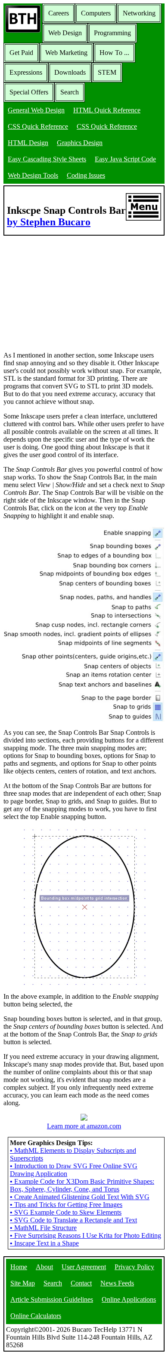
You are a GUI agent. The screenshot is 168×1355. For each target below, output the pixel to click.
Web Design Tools (33, 175)
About (44, 1266)
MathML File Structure (43, 1227)
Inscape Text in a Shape (44, 1243)
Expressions (25, 72)
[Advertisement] (68, 289)
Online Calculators (35, 1315)
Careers (58, 13)
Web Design (65, 32)
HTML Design (28, 142)
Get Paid (21, 52)
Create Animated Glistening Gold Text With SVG (79, 1196)
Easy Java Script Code (125, 159)
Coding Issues (86, 175)
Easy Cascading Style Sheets (47, 159)
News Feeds (117, 1283)
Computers (96, 13)
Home (18, 1266)
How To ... (114, 52)
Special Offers (28, 92)
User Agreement (84, 1266)
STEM (107, 72)
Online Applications (129, 1299)
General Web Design (36, 110)
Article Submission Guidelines (51, 1299)
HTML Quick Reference (106, 110)
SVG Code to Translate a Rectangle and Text (73, 1220)
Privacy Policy (134, 1266)
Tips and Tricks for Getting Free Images (66, 1204)
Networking (139, 13)
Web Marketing (66, 52)
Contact (81, 1283)
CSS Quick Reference (38, 126)
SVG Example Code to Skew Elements (65, 1212)
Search (69, 92)
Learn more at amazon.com (84, 1126)
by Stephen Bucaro (48, 221)
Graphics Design (80, 142)
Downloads (70, 72)
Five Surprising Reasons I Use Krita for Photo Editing (85, 1235)
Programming (112, 32)
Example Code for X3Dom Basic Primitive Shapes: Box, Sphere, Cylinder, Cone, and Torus (82, 1185)
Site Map (22, 1283)
